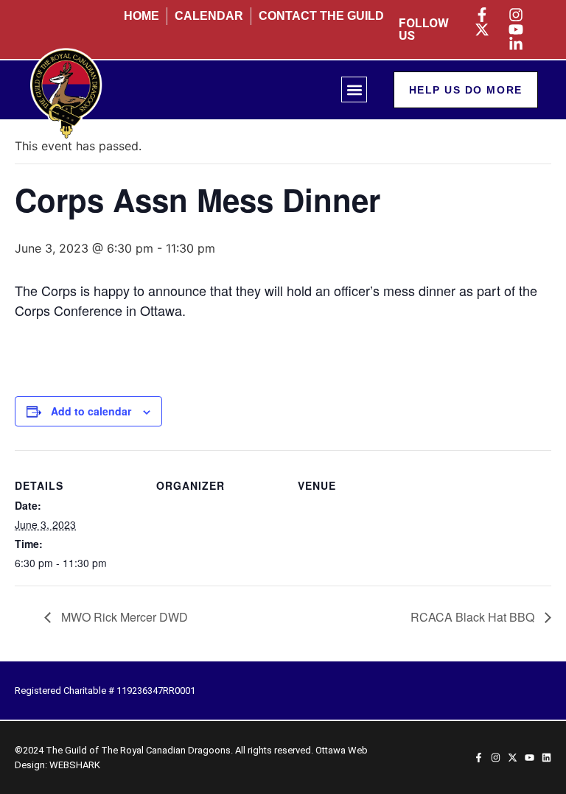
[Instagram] (495, 757)
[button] (354, 89)
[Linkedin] (546, 757)
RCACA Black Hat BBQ (473, 616)
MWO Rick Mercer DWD (123, 616)
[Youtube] (529, 757)
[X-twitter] (512, 757)
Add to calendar (91, 411)
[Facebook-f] (478, 757)
